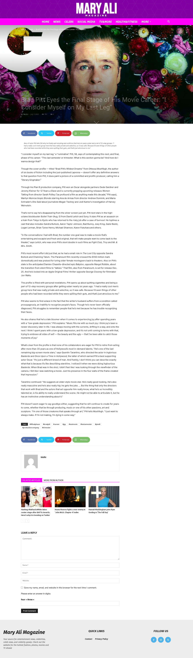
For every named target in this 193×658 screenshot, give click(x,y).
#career (56, 424)
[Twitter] (168, 640)
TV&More (105, 21)
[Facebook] (154, 640)
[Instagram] (161, 640)
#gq (64, 424)
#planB (97, 424)
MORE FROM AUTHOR (53, 480)
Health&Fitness (126, 21)
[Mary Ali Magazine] (96, 9)
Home (45, 21)
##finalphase (35, 424)
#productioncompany (30, 428)
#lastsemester (86, 424)
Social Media (86, 21)
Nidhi (26, 114)
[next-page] (27, 521)
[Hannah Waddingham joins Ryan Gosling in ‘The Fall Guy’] (104, 496)
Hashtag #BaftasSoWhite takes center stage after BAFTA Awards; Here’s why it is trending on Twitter (35, 512)
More (145, 21)
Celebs (68, 21)
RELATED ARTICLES (31, 480)
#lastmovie (73, 424)
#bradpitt (46, 424)
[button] (168, 22)
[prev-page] (23, 521)
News (56, 21)
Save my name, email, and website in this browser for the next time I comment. (60, 587)
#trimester (46, 428)
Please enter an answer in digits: (36, 593)
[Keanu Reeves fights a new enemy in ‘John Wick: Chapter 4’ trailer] (70, 496)
